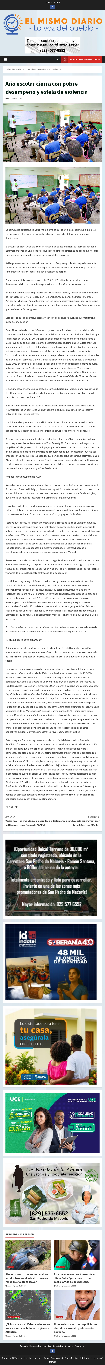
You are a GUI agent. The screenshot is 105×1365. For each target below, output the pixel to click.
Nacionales (60, 1267)
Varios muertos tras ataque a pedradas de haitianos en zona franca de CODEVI (28, 821)
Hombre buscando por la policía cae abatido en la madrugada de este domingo (75, 1328)
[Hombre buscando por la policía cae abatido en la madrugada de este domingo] (77, 1305)
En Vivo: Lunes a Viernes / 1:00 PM (85, 59)
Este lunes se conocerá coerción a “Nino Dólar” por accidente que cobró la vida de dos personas (74, 1277)
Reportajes (57, 1346)
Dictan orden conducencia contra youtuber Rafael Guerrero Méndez (76, 821)
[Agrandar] (96, 1167)
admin (7, 98)
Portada (24, 1346)
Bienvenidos (35, 1346)
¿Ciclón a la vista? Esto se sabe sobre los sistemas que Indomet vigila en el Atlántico (27, 1328)
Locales (11, 1267)
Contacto (79, 1346)
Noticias (47, 1346)
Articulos (69, 1346)
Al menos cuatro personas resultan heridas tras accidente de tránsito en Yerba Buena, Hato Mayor (27, 1277)
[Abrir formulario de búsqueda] (58, 59)
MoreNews (90, 1358)
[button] (6, 59)
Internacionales (13, 1317)
